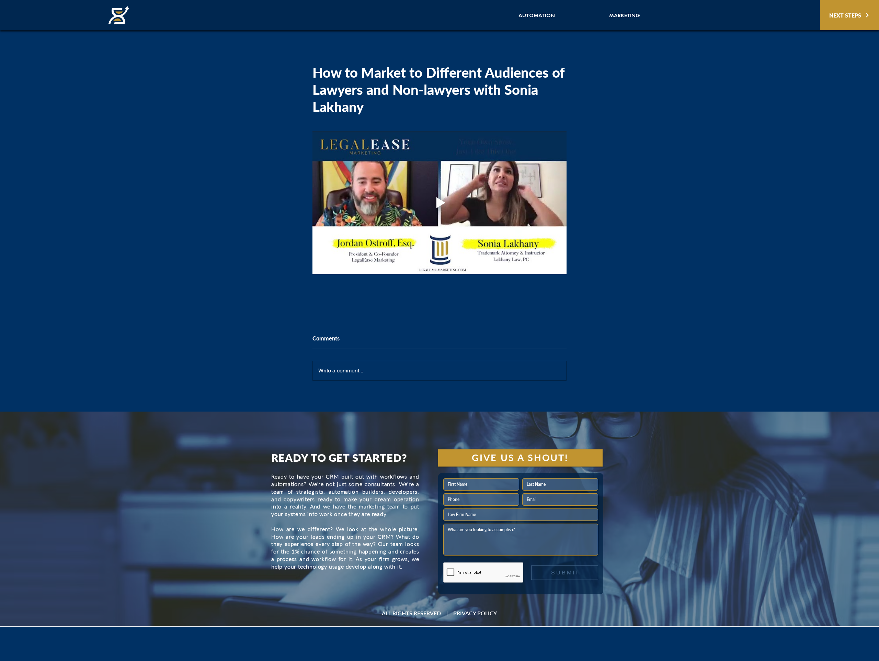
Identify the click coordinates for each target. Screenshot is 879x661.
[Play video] (439, 202)
